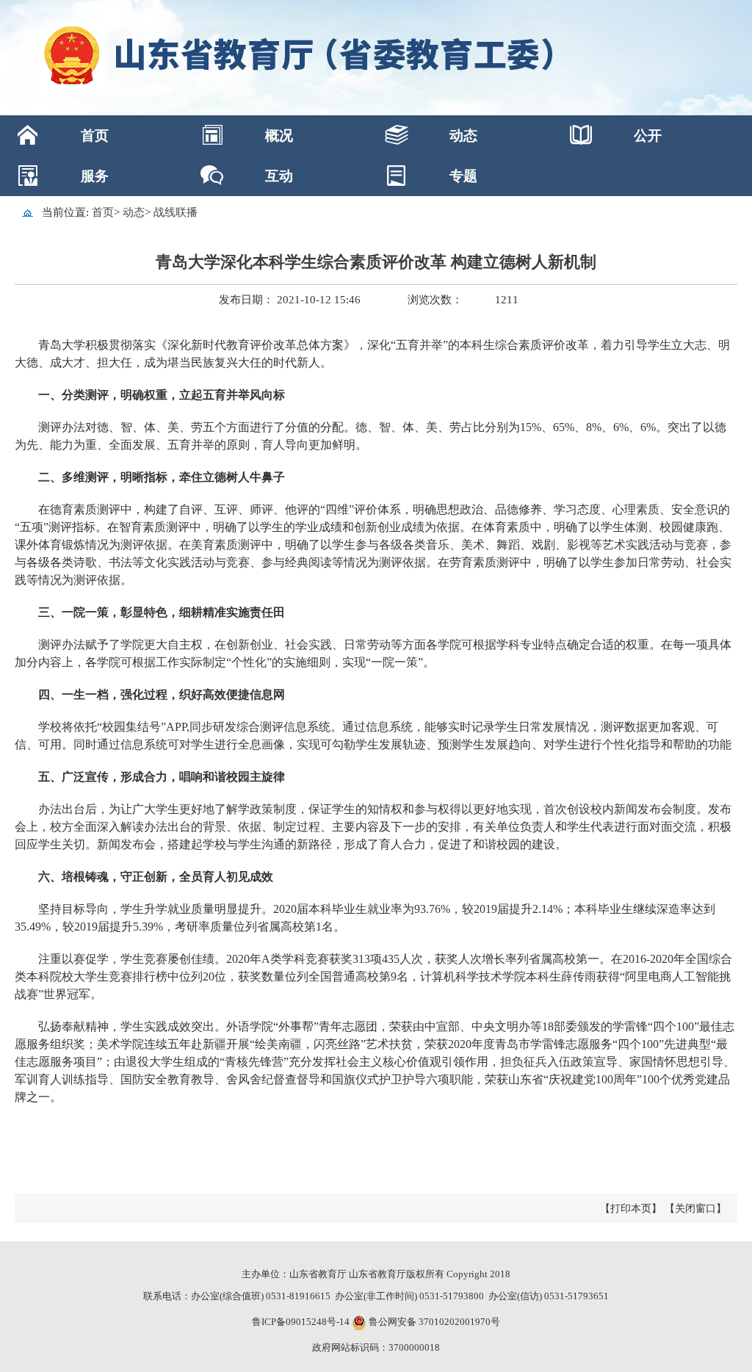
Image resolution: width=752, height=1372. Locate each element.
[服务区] (376, 57)
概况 (279, 135)
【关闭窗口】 (695, 1208)
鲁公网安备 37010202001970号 (433, 1321)
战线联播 (175, 212)
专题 (463, 176)
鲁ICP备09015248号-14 (301, 1321)
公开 (648, 135)
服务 (95, 176)
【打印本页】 (631, 1208)
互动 (279, 176)
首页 (95, 135)
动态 (463, 135)
